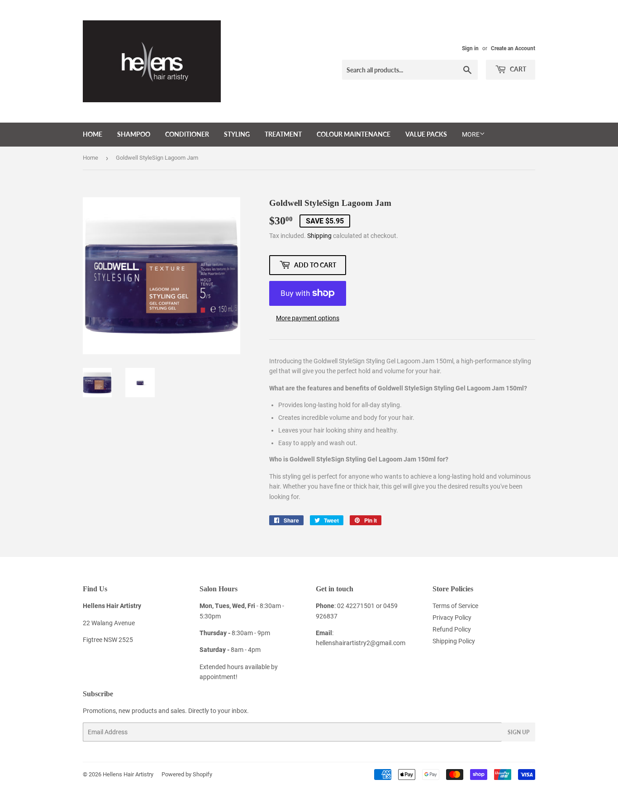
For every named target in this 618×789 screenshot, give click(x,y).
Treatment (283, 134)
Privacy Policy (452, 617)
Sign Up (518, 732)
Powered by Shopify (187, 774)
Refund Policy (452, 629)
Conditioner (187, 134)
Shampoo (133, 134)
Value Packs (426, 134)
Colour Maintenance (353, 134)
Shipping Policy (454, 641)
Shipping (319, 235)
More (471, 134)
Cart (517, 69)
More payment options (307, 318)
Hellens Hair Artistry (128, 774)
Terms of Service (455, 605)
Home (92, 134)
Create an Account (513, 48)
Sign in (470, 48)
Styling (237, 134)
